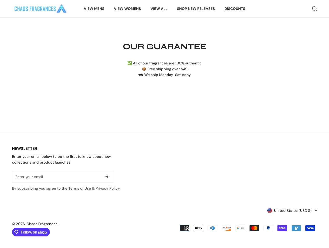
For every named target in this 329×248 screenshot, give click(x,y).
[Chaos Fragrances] (40, 9)
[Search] (314, 8)
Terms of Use (79, 188)
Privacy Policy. (108, 188)
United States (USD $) (293, 210)
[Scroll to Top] (320, 222)
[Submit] (107, 176)
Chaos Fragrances (42, 223)
